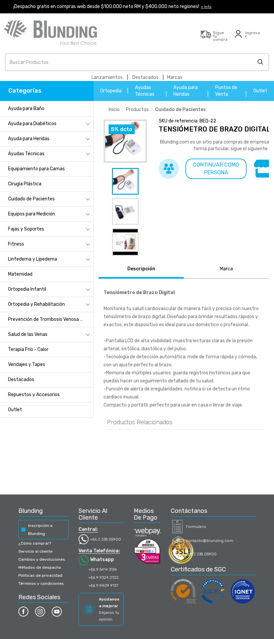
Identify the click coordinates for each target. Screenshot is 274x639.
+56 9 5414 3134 (103, 569)
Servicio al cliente (35, 551)
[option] (125, 181)
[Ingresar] (238, 37)
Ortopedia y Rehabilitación (36, 304)
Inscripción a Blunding (40, 529)
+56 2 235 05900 (105, 539)
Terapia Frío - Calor (28, 349)
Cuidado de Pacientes (31, 199)
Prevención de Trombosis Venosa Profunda (50, 319)
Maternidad (20, 274)
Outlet (260, 91)
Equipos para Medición (31, 214)
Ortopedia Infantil (27, 289)
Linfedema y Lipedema (32, 259)
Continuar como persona (216, 169)
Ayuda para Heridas (28, 139)
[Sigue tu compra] (206, 37)
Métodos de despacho (39, 567)
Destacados (145, 77)
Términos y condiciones (41, 583)
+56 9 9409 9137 (103, 585)
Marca (226, 269)
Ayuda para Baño (26, 108)
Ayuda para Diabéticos (32, 123)
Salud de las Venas (27, 334)
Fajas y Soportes (26, 229)
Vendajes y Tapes (26, 364)
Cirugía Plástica (24, 184)
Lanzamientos (107, 77)
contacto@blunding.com (209, 540)
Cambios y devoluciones (41, 559)
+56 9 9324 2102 (104, 577)
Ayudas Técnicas (26, 154)
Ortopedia (111, 91)
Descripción (141, 269)
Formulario (196, 526)
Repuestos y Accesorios (34, 394)
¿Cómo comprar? (34, 543)
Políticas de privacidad (40, 575)
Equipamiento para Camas (36, 169)
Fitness (16, 244)
